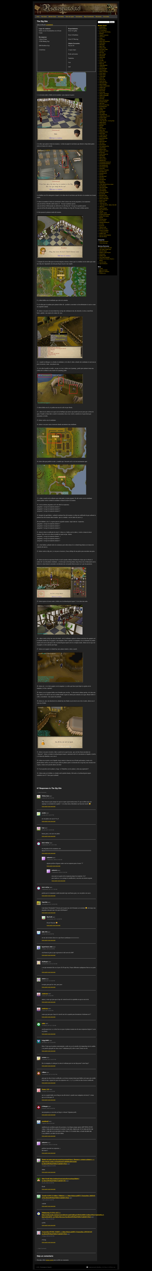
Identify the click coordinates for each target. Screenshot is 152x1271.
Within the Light (102, 227)
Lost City (101, 59)
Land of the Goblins (103, 187)
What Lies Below (103, 159)
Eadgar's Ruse (102, 201)
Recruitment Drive (103, 106)
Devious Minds (102, 220)
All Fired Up (102, 66)
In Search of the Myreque (104, 214)
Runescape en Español (46, 1267)
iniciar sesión (49, 1260)
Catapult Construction (103, 35)
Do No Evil (101, 225)
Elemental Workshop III (104, 222)
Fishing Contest (102, 47)
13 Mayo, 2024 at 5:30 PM (48, 1236)
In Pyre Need (102, 92)
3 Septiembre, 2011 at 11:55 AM (49, 889)
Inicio (38, 16)
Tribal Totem (101, 44)
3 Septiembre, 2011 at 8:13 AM (49, 844)
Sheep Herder (102, 55)
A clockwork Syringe (103, 232)
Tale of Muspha (102, 189)
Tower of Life (102, 79)
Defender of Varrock (103, 197)
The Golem (101, 178)
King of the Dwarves (103, 209)
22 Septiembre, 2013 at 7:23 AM (49, 963)
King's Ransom (102, 128)
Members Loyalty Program (105, 252)
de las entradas (103, 270)
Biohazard (101, 33)
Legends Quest (102, 147)
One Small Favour (103, 114)
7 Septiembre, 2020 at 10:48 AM (49, 1144)
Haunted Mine (102, 182)
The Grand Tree (102, 179)
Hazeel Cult (101, 78)
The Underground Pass (104, 146)
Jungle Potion (102, 57)
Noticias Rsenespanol (103, 241)
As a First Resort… (103, 30)
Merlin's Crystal (102, 62)
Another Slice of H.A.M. (104, 116)
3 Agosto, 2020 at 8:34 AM (48, 1123)
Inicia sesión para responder (48, 806)
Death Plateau (102, 39)
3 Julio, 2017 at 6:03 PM (47, 1010)
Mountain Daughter (103, 101)
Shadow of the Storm (103, 151)
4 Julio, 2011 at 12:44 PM (48, 798)
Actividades (61, 16)
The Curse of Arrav (103, 228)
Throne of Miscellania (103, 198)
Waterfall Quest (102, 160)
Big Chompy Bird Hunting (104, 32)
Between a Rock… (103, 149)
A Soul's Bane (102, 76)
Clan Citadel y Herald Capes (105, 249)
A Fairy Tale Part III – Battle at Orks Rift (107, 205)
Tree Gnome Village (103, 49)
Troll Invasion (102, 254)
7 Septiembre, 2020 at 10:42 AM (59, 872)
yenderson (45, 993)
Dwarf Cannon (102, 73)
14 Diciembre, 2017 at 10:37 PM (49, 1074)
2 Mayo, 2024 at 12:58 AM (48, 1219)
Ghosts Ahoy (102, 130)
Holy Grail (101, 52)
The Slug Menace (103, 219)
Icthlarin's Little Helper (104, 93)
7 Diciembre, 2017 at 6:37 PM (49, 1059)
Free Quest (44, 16)
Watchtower (101, 139)
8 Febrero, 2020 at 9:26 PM (48, 1108)
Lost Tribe (101, 60)
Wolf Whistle (102, 155)
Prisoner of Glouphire (103, 230)
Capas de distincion (103, 263)
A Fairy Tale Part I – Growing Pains (106, 120)
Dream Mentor (102, 27)
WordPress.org (102, 273)
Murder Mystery (102, 81)
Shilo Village (102, 112)
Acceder (101, 268)
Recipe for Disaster (103, 200)
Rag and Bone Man (103, 138)
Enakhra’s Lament (103, 212)
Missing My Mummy (103, 192)
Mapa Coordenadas (89, 16)
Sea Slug (101, 109)
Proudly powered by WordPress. (95, 1267)
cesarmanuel (49, 24)
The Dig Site (102, 168)
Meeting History (102, 124)
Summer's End (102, 87)
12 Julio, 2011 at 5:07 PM (48, 815)
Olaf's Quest (101, 143)
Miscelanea (98, 16)
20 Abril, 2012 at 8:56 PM (48, 934)
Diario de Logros (70, 16)
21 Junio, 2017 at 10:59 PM (48, 980)
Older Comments (41, 792)
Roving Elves (102, 152)
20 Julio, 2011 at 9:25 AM (48, 830)
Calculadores (79, 16)
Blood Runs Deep (103, 195)
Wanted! (101, 127)
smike (43, 1023)
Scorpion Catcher (103, 117)
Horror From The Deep (104, 105)
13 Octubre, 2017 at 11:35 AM (49, 1025)
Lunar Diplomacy (103, 190)
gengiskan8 (45, 1121)
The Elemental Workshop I (104, 163)
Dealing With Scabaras (104, 216)
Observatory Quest (103, 82)
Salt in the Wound (103, 236)
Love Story (101, 224)
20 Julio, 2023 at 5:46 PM (48, 1183)
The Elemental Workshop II (105, 162)
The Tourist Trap (102, 119)
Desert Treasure (102, 144)
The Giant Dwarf (102, 176)
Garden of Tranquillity (104, 95)
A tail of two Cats (103, 203)
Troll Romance (102, 111)
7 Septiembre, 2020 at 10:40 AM (54, 859)
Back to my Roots (103, 28)
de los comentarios (104, 271)
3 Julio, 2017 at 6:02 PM (47, 995)
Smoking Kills (102, 89)
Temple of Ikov (102, 108)
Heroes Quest (102, 133)
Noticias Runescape (103, 243)
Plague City (101, 63)
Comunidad (106, 16)
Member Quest (52, 16)
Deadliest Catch (102, 233)
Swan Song (101, 98)
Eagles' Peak (101, 46)
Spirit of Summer (103, 84)
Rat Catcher (101, 181)
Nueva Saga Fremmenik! (104, 257)
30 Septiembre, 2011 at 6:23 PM (49, 904)
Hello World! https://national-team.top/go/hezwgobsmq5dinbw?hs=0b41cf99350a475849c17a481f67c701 (60, 1180)
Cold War (101, 211)
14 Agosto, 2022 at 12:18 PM (49, 1166)
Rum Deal (101, 125)
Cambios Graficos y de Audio (105, 247)
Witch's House (102, 157)
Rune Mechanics (102, 185)
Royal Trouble (102, 193)
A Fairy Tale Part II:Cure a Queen (106, 184)
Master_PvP (45, 1089)
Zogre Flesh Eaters (103, 68)
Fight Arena (101, 103)
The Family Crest (103, 171)
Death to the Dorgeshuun (104, 41)
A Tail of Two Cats (103, 135)
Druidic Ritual (102, 43)
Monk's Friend (102, 74)
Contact (100, 38)
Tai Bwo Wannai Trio (103, 154)
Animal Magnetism (103, 65)
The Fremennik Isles (103, 165)
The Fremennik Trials (103, 166)
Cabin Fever (101, 206)
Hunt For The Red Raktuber (105, 235)
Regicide (101, 217)
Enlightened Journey (103, 132)
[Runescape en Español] (76, 9)
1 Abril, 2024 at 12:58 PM (48, 1200)
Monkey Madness (103, 136)
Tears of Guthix (102, 54)
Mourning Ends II (103, 173)
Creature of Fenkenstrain (104, 85)
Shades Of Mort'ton (103, 71)
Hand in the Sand (103, 141)
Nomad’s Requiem (103, 208)
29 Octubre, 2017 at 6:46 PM (48, 1042)
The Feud (101, 174)
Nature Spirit (102, 97)
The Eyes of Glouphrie (104, 170)
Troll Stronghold (102, 70)
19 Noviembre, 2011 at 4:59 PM (54, 919)
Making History (102, 122)
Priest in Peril (102, 90)
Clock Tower (102, 36)
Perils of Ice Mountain (104, 100)
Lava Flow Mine (102, 262)
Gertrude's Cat (102, 51)
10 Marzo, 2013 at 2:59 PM (48, 949)
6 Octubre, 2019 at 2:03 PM (48, 1091)
